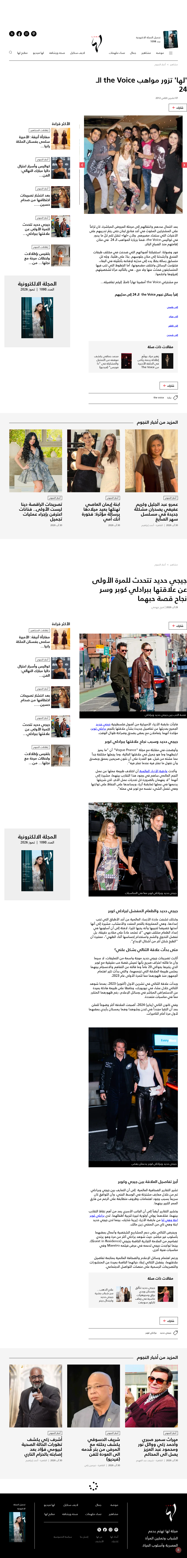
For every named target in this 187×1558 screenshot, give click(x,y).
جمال (133, 53)
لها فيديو (38, 53)
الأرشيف (99, 1541)
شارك (179, 107)
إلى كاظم (173, 326)
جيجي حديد (103, 724)
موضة (160, 53)
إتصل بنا (84, 1537)
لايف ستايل (77, 53)
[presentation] (184, 165)
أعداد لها (114, 1537)
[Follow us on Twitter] (11, 33)
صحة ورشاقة (57, 53)
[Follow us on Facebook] (105, 1530)
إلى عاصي (172, 307)
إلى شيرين (172, 335)
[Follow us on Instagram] (26, 33)
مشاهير (146, 53)
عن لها (99, 1537)
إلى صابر (173, 316)
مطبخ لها (22, 53)
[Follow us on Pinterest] (34, 33)
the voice (159, 397)
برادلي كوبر (98, 728)
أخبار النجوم (160, 64)
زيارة (169, 397)
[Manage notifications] (178, 1550)
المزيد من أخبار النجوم (157, 422)
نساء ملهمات (117, 53)
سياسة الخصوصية (63, 1537)
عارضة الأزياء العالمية (153, 771)
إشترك (115, 1541)
